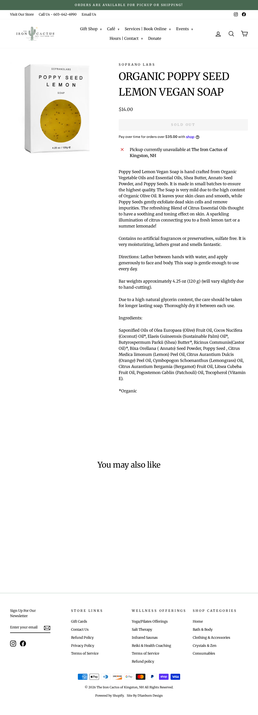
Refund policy (143, 661)
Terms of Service (85, 653)
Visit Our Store (22, 14)
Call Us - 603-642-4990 (58, 14)
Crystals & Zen (204, 646)
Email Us (89, 14)
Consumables (204, 653)
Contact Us (80, 629)
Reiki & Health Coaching (151, 646)
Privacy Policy (82, 646)
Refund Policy (82, 637)
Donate (154, 38)
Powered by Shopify (109, 695)
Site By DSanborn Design (145, 695)
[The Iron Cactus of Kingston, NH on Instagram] (13, 644)
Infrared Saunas (145, 637)
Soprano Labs (137, 64)
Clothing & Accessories (211, 637)
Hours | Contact (124, 38)
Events (182, 28)
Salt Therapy (142, 629)
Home (198, 621)
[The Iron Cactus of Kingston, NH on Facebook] (23, 644)
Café (111, 28)
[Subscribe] (47, 627)
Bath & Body (203, 629)
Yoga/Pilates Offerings (150, 621)
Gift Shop (89, 28)
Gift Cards (79, 621)
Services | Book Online (146, 28)
